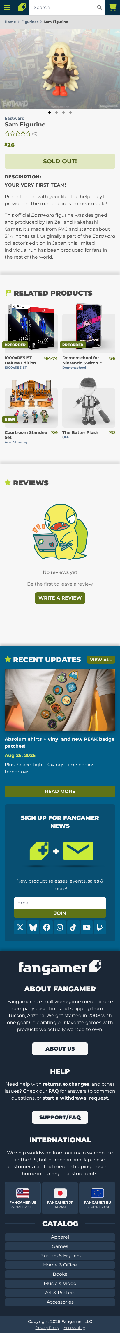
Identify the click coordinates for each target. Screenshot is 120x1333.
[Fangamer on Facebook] (46, 927)
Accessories (60, 1302)
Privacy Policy (47, 1327)
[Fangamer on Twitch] (100, 927)
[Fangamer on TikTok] (73, 927)
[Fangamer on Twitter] (20, 927)
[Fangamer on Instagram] (60, 927)
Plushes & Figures (60, 1255)
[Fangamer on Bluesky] (33, 927)
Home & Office (60, 1265)
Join (60, 913)
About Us (60, 1049)
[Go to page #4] (70, 112)
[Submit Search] (99, 7)
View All (101, 659)
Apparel (60, 1237)
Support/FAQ (60, 1117)
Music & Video (60, 1283)
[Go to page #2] (56, 112)
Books (60, 1274)
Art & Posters (60, 1293)
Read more (60, 791)
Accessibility (74, 1327)
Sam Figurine (25, 124)
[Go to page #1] (49, 112)
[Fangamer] (22, 7)
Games (60, 1246)
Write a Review (60, 598)
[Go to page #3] (63, 112)
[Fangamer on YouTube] (87, 927)
